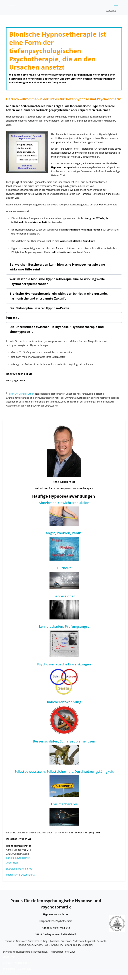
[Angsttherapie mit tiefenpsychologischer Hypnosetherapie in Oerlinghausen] (64, 549)
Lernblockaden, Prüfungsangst (64, 626)
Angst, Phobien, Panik (64, 533)
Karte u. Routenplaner (18, 857)
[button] (64, 267)
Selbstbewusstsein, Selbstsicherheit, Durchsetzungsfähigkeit (64, 771)
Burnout (64, 568)
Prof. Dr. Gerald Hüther (21, 393)
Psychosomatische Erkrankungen (64, 664)
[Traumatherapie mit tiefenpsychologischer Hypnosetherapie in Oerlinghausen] (64, 816)
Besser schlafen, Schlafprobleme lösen (64, 741)
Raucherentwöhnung (64, 702)
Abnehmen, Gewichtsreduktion (64, 502)
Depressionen (64, 596)
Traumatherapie (64, 804)
